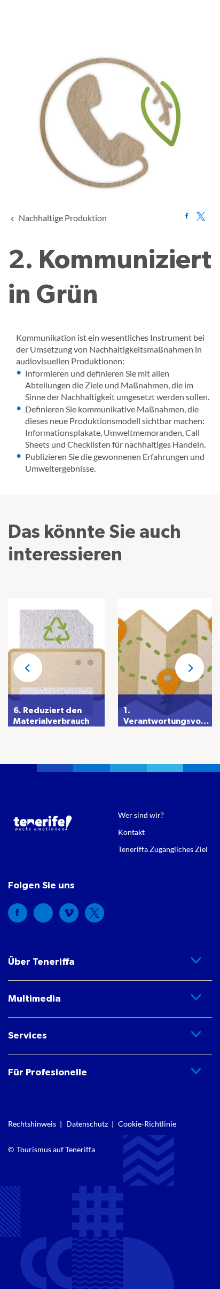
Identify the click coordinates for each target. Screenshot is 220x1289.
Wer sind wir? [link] (141, 814)
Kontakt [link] (131, 832)
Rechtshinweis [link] (32, 1123)
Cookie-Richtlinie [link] (147, 1123)
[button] (27, 667)
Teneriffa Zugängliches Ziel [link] (163, 849)
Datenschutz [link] (87, 1123)
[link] (63, 218)
